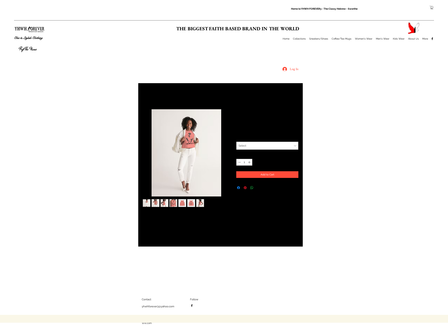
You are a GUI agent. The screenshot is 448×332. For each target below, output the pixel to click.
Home (146, 96)
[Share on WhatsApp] (252, 188)
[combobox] (267, 146)
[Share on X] (258, 188)
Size (239, 137)
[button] (432, 7)
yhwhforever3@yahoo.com (158, 306)
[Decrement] (239, 162)
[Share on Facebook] (238, 188)
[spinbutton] (244, 162)
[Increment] (249, 162)
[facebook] (432, 38)
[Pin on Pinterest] (245, 188)
